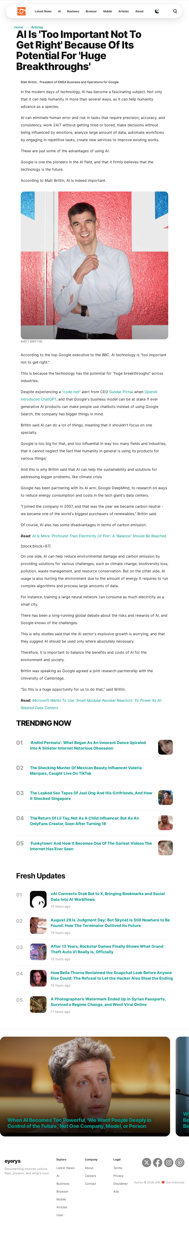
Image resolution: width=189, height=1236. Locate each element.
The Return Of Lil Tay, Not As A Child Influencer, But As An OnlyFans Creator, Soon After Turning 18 (84, 821)
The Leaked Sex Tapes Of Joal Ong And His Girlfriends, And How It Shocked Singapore (91, 796)
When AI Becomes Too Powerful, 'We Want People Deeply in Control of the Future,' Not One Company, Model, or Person (79, 1123)
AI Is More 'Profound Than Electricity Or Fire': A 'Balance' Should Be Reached (99, 536)
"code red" (71, 391)
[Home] (21, 11)
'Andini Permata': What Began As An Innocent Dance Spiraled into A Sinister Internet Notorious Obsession (88, 745)
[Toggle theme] (157, 11)
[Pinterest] (179, 1166)
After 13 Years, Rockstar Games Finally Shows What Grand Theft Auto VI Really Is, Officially (107, 949)
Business (73, 11)
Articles (123, 11)
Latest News (43, 11)
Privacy (118, 1176)
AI (59, 11)
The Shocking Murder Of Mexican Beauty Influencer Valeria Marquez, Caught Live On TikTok (86, 770)
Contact (90, 1183)
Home (18, 27)
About (139, 11)
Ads (116, 1191)
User (59, 1215)
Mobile (107, 11)
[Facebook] (157, 1166)
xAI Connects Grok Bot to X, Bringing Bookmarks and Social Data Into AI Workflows (108, 896)
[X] (146, 1166)
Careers (90, 1176)
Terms (117, 1168)
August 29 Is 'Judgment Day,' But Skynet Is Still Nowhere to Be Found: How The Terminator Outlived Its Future (110, 923)
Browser (91, 11)
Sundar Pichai (121, 391)
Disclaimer (120, 1183)
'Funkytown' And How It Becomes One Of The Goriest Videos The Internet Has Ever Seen (91, 846)
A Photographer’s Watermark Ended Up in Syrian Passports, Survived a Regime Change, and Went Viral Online (108, 1002)
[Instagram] (168, 1166)
